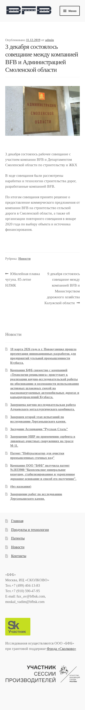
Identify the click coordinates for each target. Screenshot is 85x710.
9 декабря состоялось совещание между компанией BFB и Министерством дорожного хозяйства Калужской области (62, 288)
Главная (17, 521)
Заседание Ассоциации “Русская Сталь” (39, 429)
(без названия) (20, 486)
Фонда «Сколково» (61, 649)
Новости (24, 258)
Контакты (18, 556)
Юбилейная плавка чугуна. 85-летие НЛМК (22, 279)
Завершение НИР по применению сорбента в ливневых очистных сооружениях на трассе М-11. (42, 441)
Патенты (18, 538)
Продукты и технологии (30, 530)
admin (49, 40)
